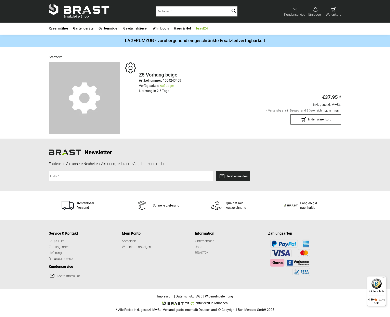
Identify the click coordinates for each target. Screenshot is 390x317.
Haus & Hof (182, 28)
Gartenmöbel (108, 28)
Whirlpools (161, 28)
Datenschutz (185, 296)
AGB (199, 296)
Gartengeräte (83, 28)
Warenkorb (333, 14)
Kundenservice (294, 14)
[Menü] (383, 278)
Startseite (55, 57)
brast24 (202, 28)
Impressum (165, 296)
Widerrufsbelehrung (219, 296)
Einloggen (315, 14)
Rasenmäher (58, 28)
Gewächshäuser (135, 28)
